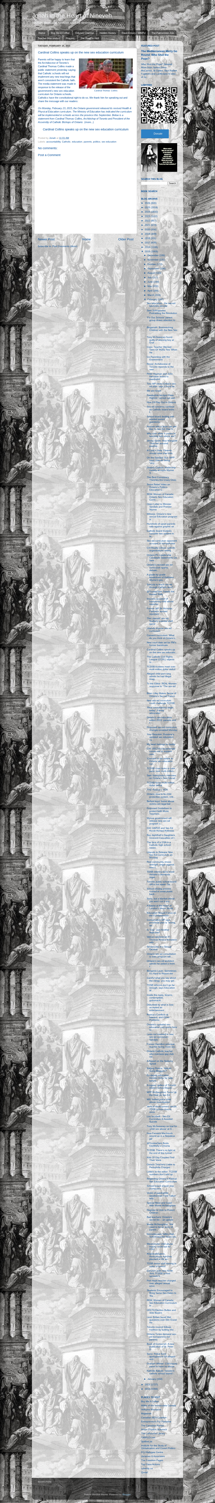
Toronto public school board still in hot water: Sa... (161, 883)
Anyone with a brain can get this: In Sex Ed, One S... (161, 427)
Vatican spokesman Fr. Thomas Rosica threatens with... (162, 940)
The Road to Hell (89, 38)
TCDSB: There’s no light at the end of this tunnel (161, 1151)
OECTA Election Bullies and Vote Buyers (161, 1311)
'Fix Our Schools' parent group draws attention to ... (161, 320)
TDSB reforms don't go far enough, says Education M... (161, 988)
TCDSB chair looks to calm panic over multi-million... (161, 769)
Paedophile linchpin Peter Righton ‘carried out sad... (162, 396)
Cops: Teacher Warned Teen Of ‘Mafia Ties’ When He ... (162, 350)
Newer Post (46, 239)
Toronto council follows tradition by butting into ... (161, 1328)
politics (96, 141)
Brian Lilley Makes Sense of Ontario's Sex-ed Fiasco (161, 694)
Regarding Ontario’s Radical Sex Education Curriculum (162, 1180)
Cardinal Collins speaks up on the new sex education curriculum (85, 129)
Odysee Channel (84, 33)
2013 (148, 1389)
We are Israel (154, 391)
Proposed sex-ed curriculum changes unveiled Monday (162, 728)
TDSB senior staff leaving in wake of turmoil (161, 1265)
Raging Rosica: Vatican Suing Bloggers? (159, 1069)
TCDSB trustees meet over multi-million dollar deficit (161, 668)
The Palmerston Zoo (163, 33)
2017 (148, 242)
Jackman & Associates (153, 1456)
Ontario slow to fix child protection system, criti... (161, 795)
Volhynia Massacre (151, 1409)
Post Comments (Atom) (64, 246)
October (152, 264)
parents (88, 141)
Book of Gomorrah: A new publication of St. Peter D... (160, 1347)
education (77, 141)
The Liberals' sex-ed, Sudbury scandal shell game (160, 621)
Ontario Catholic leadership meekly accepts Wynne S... (161, 470)
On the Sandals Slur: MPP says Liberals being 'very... (161, 460)
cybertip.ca (147, 1468)
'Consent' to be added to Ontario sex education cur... (160, 761)
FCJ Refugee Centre (152, 1452)
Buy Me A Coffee (60, 33)
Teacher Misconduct (49, 38)
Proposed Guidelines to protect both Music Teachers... (159, 811)
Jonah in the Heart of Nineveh (72, 15)
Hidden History (108, 33)
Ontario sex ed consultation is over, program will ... (161, 955)
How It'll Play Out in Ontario (161, 402)
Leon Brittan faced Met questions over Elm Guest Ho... (162, 1320)
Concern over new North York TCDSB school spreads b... (160, 1273)
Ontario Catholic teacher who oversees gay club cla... (160, 1054)
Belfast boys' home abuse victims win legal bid (160, 802)
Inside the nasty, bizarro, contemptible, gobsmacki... (160, 998)
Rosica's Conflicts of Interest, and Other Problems (158, 1017)
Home (41, 33)
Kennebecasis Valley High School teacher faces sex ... (161, 1237)
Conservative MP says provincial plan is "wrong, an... (161, 923)
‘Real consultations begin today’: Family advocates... (160, 710)
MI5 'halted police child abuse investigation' (159, 1100)
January (152, 1379)
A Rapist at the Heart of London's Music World (160, 907)
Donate (158, 133)
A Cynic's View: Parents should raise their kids (160, 451)
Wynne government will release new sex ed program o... (159, 821)
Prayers (70, 38)
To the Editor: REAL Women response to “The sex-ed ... (162, 686)
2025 (148, 207)
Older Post (126, 239)
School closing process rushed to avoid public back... (160, 891)
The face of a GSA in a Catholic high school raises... (159, 845)
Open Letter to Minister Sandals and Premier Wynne (159, 507)
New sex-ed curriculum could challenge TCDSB (161, 701)
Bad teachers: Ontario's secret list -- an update (160, 1218)
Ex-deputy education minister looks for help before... (160, 1078)
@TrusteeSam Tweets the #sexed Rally (160, 593)
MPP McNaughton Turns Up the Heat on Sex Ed (162, 1093)
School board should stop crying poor (160, 1187)
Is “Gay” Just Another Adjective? (158, 931)
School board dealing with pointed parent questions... (160, 419)
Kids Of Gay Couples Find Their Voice (160, 1158)
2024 (148, 212)
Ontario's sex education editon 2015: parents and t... (161, 720)
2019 (148, 234)
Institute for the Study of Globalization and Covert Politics (158, 1447)
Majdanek (146, 1413)
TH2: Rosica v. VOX (157, 789)
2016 (148, 247)
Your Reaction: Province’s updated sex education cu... (160, 737)
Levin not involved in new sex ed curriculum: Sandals (160, 1037)
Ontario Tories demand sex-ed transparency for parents (162, 1337)
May (150, 286)
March (151, 295)
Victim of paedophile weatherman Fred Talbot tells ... (161, 1196)
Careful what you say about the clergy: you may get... (161, 979)
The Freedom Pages (152, 1460)
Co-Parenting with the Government (158, 358)
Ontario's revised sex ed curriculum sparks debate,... (160, 567)
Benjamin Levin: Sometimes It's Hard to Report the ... (161, 972)
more (88, 122)
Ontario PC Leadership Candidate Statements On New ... (162, 558)
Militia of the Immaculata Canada (158, 1405)
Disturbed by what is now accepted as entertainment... (160, 1007)
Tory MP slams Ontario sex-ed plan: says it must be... (162, 385)
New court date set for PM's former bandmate (161, 643)
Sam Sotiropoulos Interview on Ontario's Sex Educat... (162, 776)
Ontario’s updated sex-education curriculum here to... (162, 1027)
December (153, 255)
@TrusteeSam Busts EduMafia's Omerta (158, 1144)
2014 (148, 1384)
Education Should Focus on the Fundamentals (161, 914)
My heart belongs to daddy (161, 744)
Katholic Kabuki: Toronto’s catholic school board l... (161, 1372)
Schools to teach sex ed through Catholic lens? (160, 585)
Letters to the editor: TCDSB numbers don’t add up (162, 1173)
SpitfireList (146, 1441)
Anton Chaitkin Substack (154, 1429)
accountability (53, 141)
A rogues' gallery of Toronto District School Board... (161, 1086)
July (149, 277)
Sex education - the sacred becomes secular (161, 304)
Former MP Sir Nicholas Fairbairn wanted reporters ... (159, 611)
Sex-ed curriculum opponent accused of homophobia (162, 542)
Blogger (126, 1494)
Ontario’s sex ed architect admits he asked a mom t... (161, 964)
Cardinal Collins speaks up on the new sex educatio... (162, 651)
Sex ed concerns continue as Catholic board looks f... (160, 409)
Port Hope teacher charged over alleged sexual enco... (161, 1283)
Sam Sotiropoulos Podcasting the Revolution (162, 311)
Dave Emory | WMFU (134, 33)
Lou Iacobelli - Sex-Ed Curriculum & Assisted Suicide (160, 1119)
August (151, 273)
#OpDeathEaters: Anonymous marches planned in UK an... (159, 1256)
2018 (148, 238)
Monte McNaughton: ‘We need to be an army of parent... (160, 1227)
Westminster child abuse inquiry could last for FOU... (160, 1247)
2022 (148, 220)
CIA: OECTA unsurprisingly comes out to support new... (161, 751)
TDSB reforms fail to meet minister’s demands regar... (160, 874)
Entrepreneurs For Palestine (156, 1421)
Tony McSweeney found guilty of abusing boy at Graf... (160, 340)
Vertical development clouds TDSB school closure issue (162, 1109)
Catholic (66, 141)
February (152, 299)
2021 (148, 225)
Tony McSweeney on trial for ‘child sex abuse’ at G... (162, 1127)
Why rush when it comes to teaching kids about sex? (161, 434)
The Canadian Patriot (152, 1425)
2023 (148, 216)
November (153, 259)
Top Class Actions (150, 1464)
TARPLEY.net (148, 1437)
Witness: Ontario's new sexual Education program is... (162, 517)
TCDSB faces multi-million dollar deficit (160, 784)
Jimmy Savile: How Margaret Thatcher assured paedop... (162, 443)
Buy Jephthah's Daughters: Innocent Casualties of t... (161, 836)
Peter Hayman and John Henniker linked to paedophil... (160, 376)
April (150, 290)
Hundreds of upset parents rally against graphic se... (161, 525)
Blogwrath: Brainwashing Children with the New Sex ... (162, 330)
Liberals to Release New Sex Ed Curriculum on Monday (160, 855)
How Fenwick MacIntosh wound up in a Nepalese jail (161, 1136)
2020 (148, 229)
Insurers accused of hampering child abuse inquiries (160, 601)
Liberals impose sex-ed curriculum (159, 629)
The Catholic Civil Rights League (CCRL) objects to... (160, 659)
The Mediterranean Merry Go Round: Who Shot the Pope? (159, 55)
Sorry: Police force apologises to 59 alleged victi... (161, 1357)
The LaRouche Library (153, 1433)
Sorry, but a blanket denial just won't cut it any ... (161, 900)
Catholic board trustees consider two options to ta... (160, 534)
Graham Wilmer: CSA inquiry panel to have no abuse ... (162, 1365)
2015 (148, 251)
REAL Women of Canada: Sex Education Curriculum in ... (162, 1303)
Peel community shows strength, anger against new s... (160, 865)
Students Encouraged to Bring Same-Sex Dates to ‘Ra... (161, 1293)
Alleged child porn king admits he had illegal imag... (159, 676)
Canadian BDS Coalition (154, 1417)
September (153, 268)
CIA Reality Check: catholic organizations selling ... (161, 549)
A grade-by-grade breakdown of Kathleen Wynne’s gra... (160, 577)
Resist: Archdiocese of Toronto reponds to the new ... (160, 367)
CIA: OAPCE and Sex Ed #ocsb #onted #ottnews (160, 829)
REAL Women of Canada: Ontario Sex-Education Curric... (160, 497)
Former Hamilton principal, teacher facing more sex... (162, 1045)
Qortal (144, 1472)
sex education (109, 141)
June (150, 282)
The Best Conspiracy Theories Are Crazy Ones (161, 478)
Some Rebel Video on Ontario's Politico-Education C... (158, 487)
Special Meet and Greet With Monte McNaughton (161, 1204)
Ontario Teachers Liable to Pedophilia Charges (161, 1165)
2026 (148, 203)
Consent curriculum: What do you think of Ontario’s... (162, 636)
